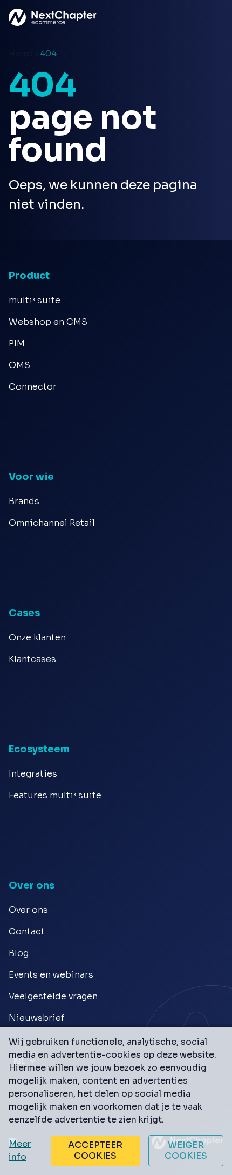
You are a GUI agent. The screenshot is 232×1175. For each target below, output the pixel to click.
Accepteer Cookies (95, 1150)
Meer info (20, 1150)
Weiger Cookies (186, 1150)
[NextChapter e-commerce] (17, 17)
